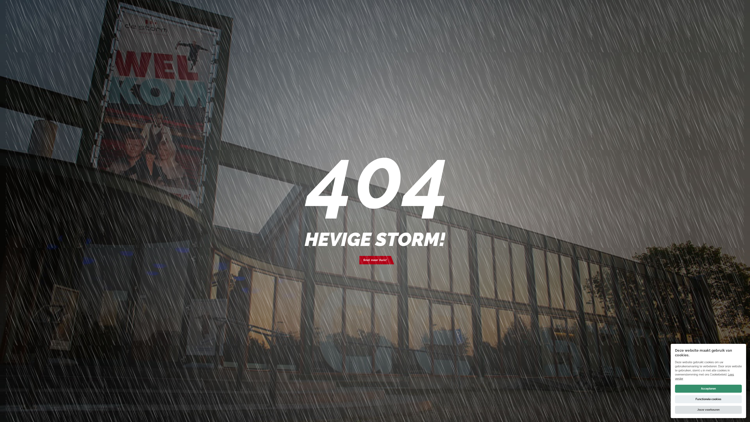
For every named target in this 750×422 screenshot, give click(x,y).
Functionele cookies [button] (708, 399)
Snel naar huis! (375, 260)
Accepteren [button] (708, 388)
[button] (708, 410)
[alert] (708, 381)
